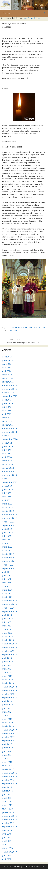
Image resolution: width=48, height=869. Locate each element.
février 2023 (7, 507)
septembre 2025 (9, 396)
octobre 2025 (8, 392)
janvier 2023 (8, 511)
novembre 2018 (9, 690)
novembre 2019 (9, 647)
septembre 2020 (9, 611)
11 (26, 327)
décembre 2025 (9, 385)
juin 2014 (6, 837)
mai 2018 (6, 711)
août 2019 (7, 658)
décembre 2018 (9, 686)
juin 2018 (6, 708)
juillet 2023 (7, 489)
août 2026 (7, 356)
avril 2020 (7, 629)
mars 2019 (7, 676)
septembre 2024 (9, 439)
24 (16, 330)
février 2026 (7, 378)
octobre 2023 (8, 478)
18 (44, 327)
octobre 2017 (8, 737)
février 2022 (7, 550)
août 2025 (7, 399)
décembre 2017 (9, 729)
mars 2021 (7, 589)
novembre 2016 (9, 776)
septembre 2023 (9, 482)
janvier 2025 (8, 424)
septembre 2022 (9, 525)
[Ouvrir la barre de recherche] (44, 13)
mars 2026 (7, 374)
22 (11, 330)
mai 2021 (6, 582)
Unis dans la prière (12, 339)
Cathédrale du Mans (32, 18)
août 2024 (7, 442)
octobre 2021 (8, 564)
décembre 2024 (9, 428)
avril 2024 (7, 457)
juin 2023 (6, 493)
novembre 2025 (9, 389)
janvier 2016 (8, 812)
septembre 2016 (9, 783)
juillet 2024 (7, 446)
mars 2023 (7, 503)
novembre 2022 (9, 518)
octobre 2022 (8, 521)
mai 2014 (6, 841)
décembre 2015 (9, 816)
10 (23, 327)
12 (28, 327)
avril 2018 (7, 715)
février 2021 (7, 593)
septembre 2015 (9, 826)
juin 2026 (6, 364)
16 (39, 327)
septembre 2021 (9, 568)
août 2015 (7, 830)
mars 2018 (7, 719)
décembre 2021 (9, 557)
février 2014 (7, 848)
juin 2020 (6, 622)
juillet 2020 (7, 618)
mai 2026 (6, 367)
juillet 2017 (7, 747)
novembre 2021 (9, 561)
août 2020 (7, 615)
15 (36, 327)
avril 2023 (7, 500)
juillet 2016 (7, 790)
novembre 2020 (9, 604)
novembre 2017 (9, 733)
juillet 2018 (7, 704)
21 (8, 330)
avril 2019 (7, 672)
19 (3, 330)
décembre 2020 (9, 600)
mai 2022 (6, 539)
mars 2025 (7, 417)
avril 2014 (7, 844)
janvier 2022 (8, 554)
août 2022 (7, 529)
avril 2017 (7, 758)
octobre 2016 (8, 780)
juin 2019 (6, 665)
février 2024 (7, 464)
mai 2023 (6, 496)
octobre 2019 (8, 651)
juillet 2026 (7, 360)
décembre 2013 (9, 851)
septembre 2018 (9, 697)
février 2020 (7, 636)
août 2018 (7, 701)
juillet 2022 (7, 532)
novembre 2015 (9, 819)
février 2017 (7, 765)
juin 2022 (6, 536)
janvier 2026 (8, 381)
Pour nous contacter (12, 866)
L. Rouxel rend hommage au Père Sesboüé (22, 342)
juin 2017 (6, 751)
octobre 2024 (8, 435)
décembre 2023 (9, 471)
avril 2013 (7, 859)
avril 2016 (7, 801)
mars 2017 (7, 762)
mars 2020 (7, 633)
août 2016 (7, 787)
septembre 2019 (9, 654)
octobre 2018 (8, 694)
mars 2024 (7, 460)
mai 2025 (6, 410)
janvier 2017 (8, 769)
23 (14, 330)
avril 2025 (7, 414)
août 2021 (7, 572)
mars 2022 (7, 546)
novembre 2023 (9, 475)
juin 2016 (6, 794)
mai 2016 (6, 798)
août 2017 (7, 744)
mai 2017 (6, 754)
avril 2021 (7, 586)
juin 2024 (6, 450)
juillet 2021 (7, 575)
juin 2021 (6, 579)
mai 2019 (6, 668)
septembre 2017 (9, 740)
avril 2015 (7, 833)
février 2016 (7, 808)
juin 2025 (6, 407)
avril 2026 (7, 371)
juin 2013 (6, 855)
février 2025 (7, 421)
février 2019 (7, 679)
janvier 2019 (8, 683)
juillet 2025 (7, 403)
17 (41, 327)
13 (31, 327)
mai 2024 (6, 453)
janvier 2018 (8, 726)
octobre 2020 (8, 607)
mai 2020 (6, 625)
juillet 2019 (7, 661)
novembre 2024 (9, 432)
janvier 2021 (8, 597)
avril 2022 (7, 543)
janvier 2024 (8, 467)
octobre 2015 (8, 823)
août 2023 (7, 485)
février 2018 (7, 722)
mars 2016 (7, 805)
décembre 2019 (9, 643)
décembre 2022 (9, 514)
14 (34, 327)
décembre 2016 (9, 772)
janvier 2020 (8, 640)
